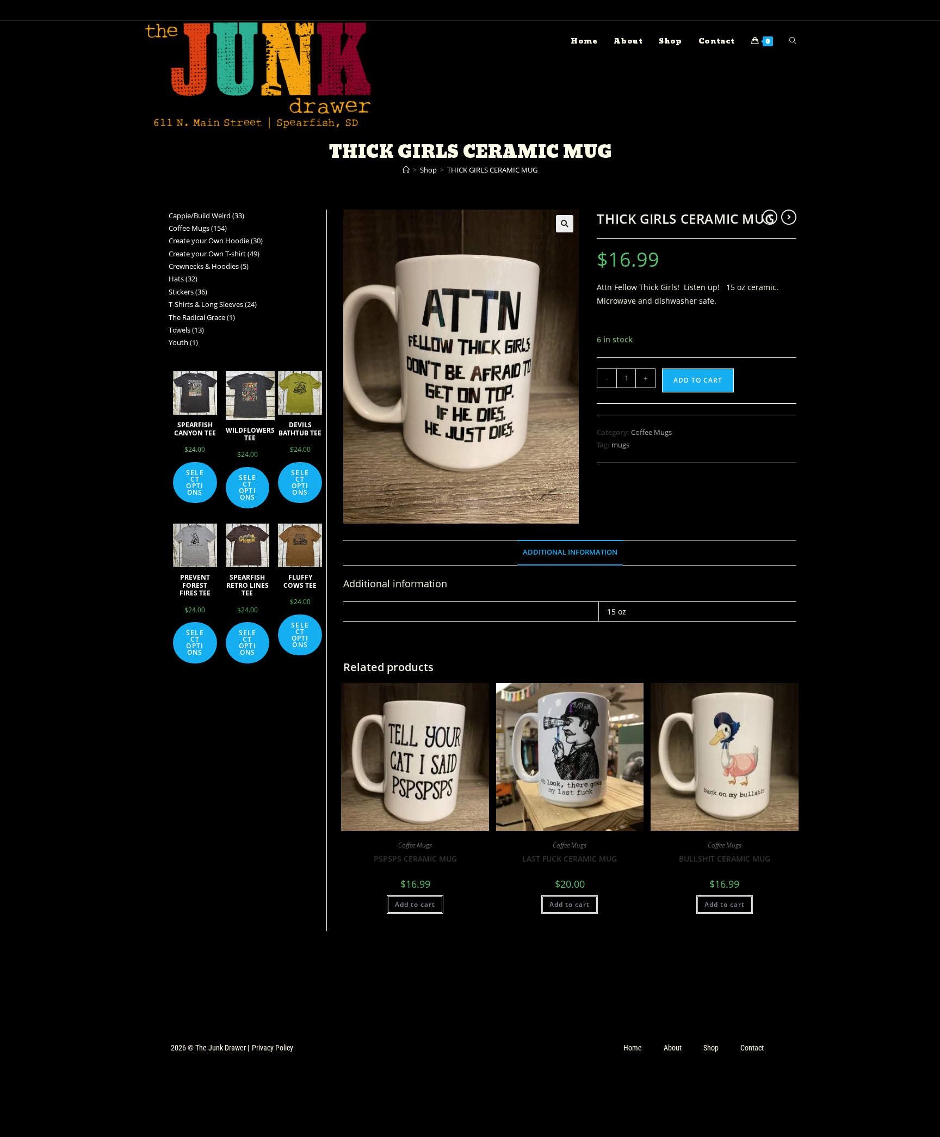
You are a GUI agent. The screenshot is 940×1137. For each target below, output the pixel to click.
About (673, 1047)
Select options (195, 482)
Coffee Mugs (651, 432)
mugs (620, 445)
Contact (752, 1047)
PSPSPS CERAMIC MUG (415, 858)
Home (632, 1047)
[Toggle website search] (793, 41)
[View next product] (788, 217)
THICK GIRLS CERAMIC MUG (492, 170)
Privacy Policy (272, 1047)
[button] (564, 223)
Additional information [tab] (570, 552)
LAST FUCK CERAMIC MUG (569, 858)
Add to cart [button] (415, 904)
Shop (711, 1047)
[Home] (406, 170)
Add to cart (697, 380)
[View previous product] (769, 217)
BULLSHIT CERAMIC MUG (724, 858)
